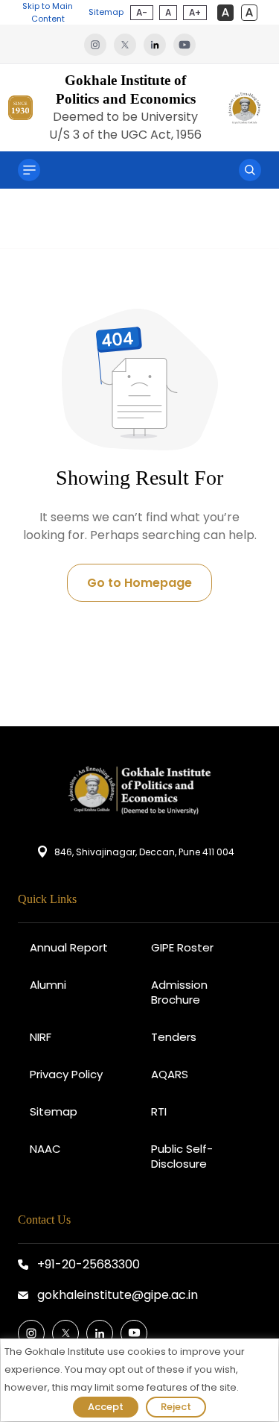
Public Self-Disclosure (182, 1156)
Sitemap (106, 12)
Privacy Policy (66, 1074)
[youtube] (184, 44)
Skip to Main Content (47, 12)
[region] (139, 1380)
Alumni (48, 984)
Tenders (173, 1037)
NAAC (45, 1149)
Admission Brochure (179, 992)
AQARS (169, 1074)
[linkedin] (158, 44)
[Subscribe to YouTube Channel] (134, 1333)
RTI (159, 1111)
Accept (106, 1407)
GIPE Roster (182, 947)
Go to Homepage (139, 582)
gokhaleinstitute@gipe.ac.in (117, 1294)
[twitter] (129, 44)
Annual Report (69, 947)
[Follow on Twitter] (65, 1333)
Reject (176, 1407)
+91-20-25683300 (88, 1264)
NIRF (40, 1037)
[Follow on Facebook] (31, 1333)
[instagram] (99, 44)
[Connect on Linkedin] (99, 1333)
